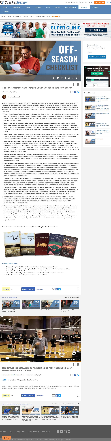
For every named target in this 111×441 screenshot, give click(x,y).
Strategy (25, 16)
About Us (3, 432)
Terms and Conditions (16, 440)
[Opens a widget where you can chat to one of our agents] (6, 438)
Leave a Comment (28, 289)
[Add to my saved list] (75, 84)
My (6, 289)
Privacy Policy (20, 432)
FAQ (10, 432)
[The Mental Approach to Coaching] (70, 304)
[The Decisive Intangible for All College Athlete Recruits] (11, 304)
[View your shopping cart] (110, 2)
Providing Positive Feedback (102, 113)
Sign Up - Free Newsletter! (97, 56)
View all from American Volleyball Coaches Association (65, 403)
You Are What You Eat (47, 310)
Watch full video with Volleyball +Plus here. (13, 375)
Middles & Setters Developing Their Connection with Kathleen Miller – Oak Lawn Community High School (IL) (31, 418)
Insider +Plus (56, 16)
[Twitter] (78, 92)
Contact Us (46, 432)
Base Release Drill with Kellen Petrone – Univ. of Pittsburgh (69, 417)
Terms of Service (33, 432)
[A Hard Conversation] (31, 304)
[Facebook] (75, 92)
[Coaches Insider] (14, 2)
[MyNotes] (78, 84)
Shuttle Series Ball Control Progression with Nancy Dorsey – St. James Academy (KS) (50, 418)
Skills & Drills (16, 16)
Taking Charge (99, 139)
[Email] (72, 92)
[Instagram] (65, 432)
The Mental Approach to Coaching (68, 310)
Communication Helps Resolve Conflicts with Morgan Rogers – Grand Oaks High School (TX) (11, 418)
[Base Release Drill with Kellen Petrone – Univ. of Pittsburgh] (70, 410)
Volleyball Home (6, 16)
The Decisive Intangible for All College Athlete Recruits (10, 310)
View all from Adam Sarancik (71, 297)
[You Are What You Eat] (50, 304)
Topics (31, 16)
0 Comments (40, 289)
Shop (48, 16)
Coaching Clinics (40, 16)
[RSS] (69, 432)
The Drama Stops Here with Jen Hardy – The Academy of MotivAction (102, 132)
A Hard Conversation (27, 310)
